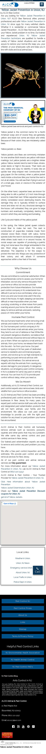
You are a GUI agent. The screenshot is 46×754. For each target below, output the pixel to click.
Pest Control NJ (23, 601)
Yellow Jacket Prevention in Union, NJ (27, 478)
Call (37, 571)
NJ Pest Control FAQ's (23, 667)
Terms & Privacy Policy (22, 636)
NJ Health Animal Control (23, 660)
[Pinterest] (28, 727)
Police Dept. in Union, (23, 582)
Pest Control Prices (23, 608)
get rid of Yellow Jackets (11, 497)
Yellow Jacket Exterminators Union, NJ (17, 488)
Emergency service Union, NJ (22, 568)
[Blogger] (18, 727)
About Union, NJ (23, 572)
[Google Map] (33, 727)
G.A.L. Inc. (19, 743)
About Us (23, 615)
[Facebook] (13, 727)
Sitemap (23, 629)
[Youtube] (23, 727)
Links (22, 622)
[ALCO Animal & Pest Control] (10, 7)
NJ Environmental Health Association (23, 653)
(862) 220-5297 (17, 472)
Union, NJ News (22, 563)
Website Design (29, 743)
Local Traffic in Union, (23, 577)
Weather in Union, (22, 558)
